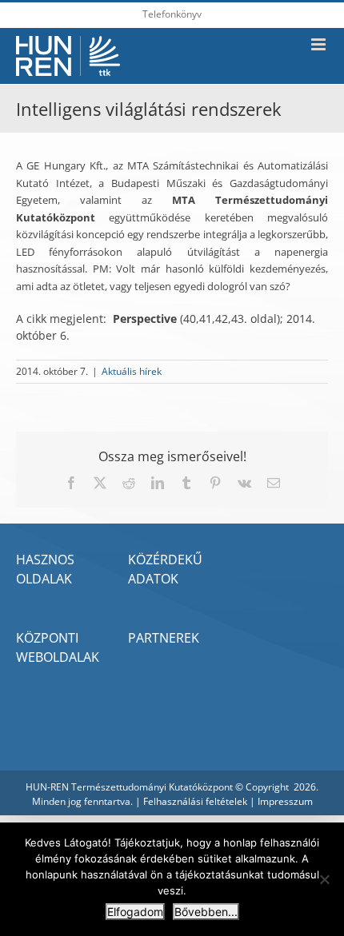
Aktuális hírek (132, 371)
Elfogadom (135, 911)
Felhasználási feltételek (195, 801)
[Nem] (324, 879)
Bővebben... (206, 911)
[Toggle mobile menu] (319, 44)
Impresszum (285, 801)
